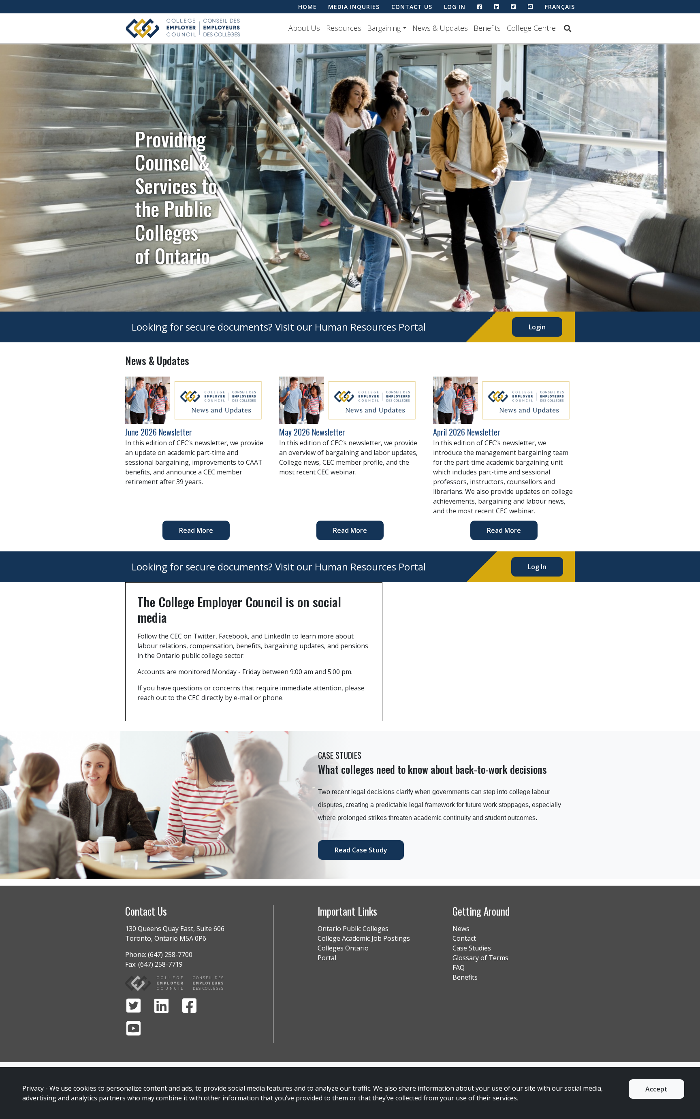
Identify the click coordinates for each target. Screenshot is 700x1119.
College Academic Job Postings (364, 938)
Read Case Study (361, 850)
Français (560, 7)
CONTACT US (411, 7)
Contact (464, 938)
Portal (327, 957)
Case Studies (471, 948)
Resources (343, 28)
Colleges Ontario (343, 948)
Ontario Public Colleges (353, 928)
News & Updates (440, 28)
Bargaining (384, 28)
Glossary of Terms (480, 957)
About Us (304, 28)
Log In (537, 566)
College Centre (531, 28)
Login (537, 326)
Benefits (487, 28)
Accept (656, 1089)
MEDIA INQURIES (354, 7)
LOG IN (454, 7)
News (461, 928)
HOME (307, 7)
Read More (196, 530)
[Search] (567, 28)
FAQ (458, 967)
